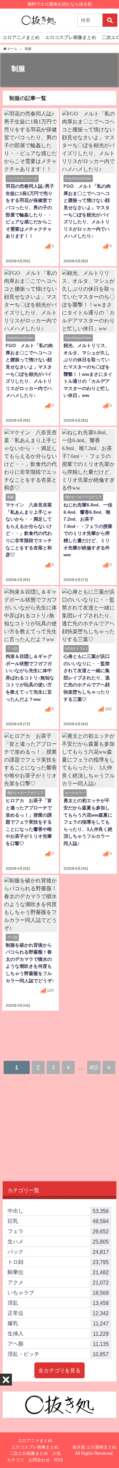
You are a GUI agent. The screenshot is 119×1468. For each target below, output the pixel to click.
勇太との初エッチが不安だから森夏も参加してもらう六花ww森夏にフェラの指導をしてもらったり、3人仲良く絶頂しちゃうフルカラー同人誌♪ (87, 822)
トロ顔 (58, 1262)
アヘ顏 (58, 1344)
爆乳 (58, 1323)
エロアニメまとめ (21, 37)
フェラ (58, 1231)
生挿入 (58, 1333)
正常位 (58, 1313)
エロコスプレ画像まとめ (70, 37)
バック (58, 1252)
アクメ (58, 1282)
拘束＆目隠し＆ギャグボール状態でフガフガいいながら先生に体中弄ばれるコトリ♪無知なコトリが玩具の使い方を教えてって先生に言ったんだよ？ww (30, 677)
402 (93, 1067)
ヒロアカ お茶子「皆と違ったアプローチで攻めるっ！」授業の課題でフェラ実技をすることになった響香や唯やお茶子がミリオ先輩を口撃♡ (29, 822)
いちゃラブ (58, 1292)
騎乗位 (58, 1272)
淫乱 (58, 1303)
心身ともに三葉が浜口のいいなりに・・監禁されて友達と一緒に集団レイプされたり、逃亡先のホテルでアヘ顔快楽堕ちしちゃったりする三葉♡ (86, 677)
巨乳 (58, 1221)
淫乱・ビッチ (58, 1354)
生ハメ (58, 1241)
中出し (58, 1211)
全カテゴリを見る (59, 1370)
